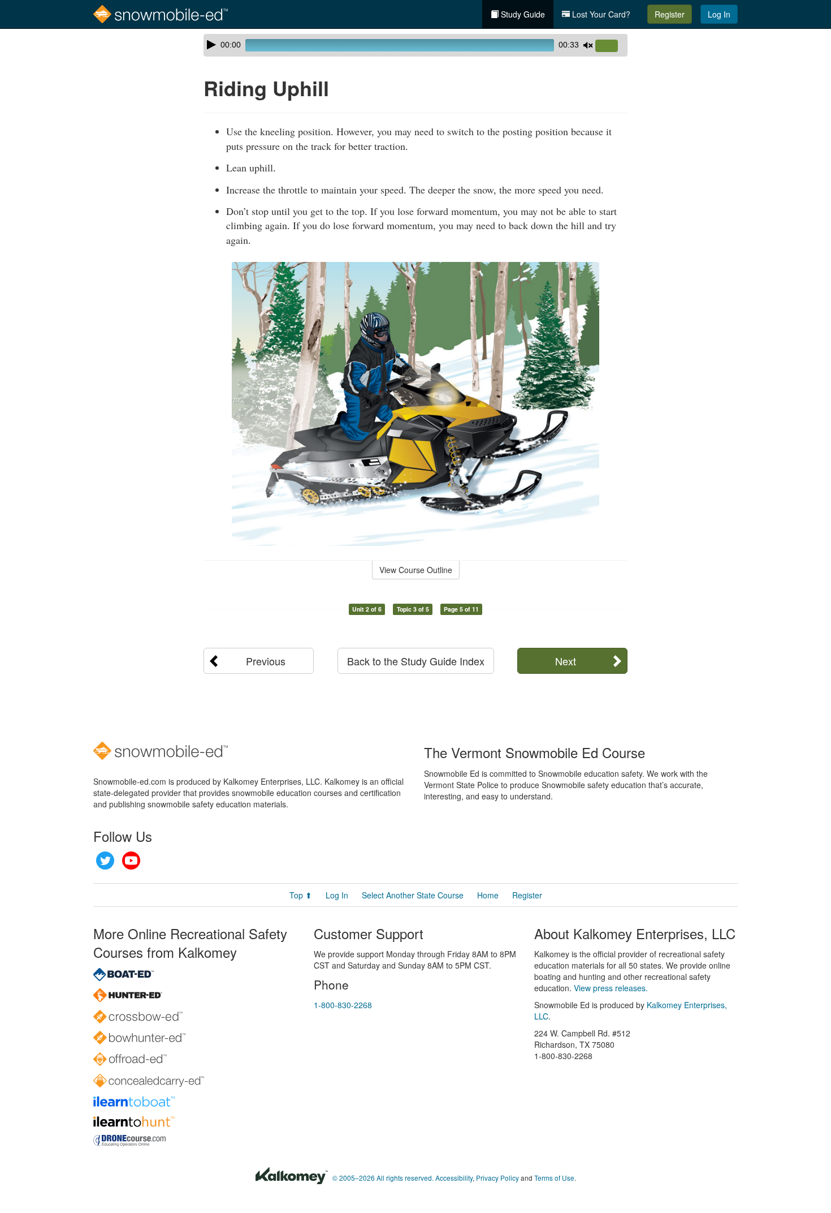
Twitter (105, 860)
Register (670, 14)
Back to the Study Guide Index (415, 660)
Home (488, 895)
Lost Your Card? (600, 14)
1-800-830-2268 (343, 1004)
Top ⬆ (300, 895)
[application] (415, 45)
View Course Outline (415, 569)
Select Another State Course (413, 895)
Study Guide (522, 14)
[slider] (611, 46)
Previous (265, 660)
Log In (719, 14)
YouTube (131, 860)
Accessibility (454, 1177)
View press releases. (611, 987)
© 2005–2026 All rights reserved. (383, 1177)
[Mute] (587, 45)
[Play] (211, 44)
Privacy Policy (497, 1177)
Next (565, 660)
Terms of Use (554, 1177)
